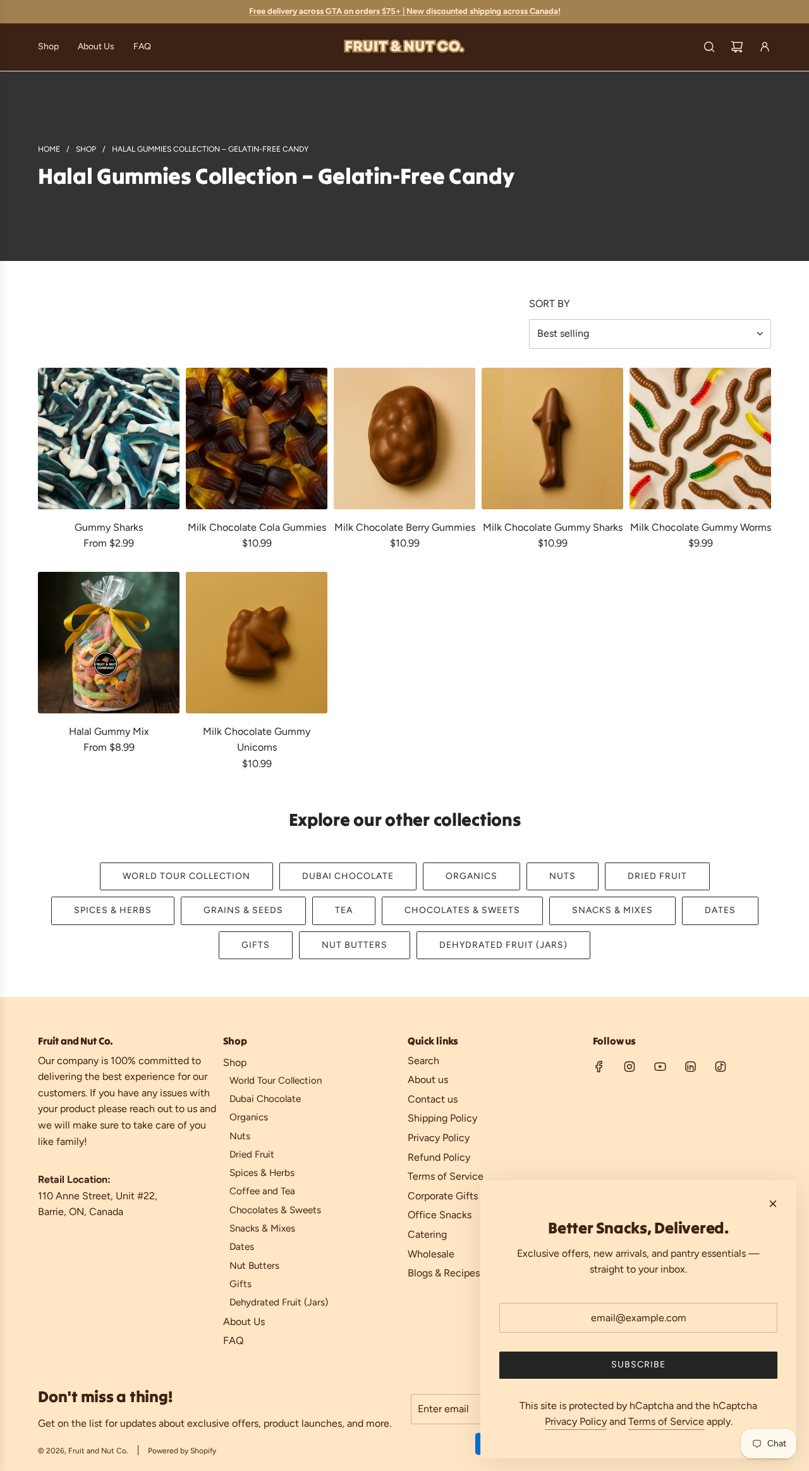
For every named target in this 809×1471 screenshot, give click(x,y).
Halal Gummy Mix (109, 731)
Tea (344, 910)
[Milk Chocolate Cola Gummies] (256, 438)
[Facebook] (599, 1067)
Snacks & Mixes (612, 910)
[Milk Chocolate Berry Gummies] (404, 438)
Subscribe (638, 1364)
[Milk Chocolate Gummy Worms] (700, 438)
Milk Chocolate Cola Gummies (257, 527)
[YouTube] (660, 1067)
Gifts (255, 945)
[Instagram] (629, 1067)
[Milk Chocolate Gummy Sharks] (552, 438)
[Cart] (737, 47)
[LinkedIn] (690, 1067)
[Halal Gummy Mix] (108, 642)
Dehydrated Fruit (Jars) (503, 945)
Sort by (549, 304)
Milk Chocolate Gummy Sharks (553, 527)
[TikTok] (720, 1067)
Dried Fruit (657, 876)
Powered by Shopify (182, 1450)
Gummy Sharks (109, 527)
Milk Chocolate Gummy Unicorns (256, 739)
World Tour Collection (186, 876)
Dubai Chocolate (348, 876)
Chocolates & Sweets (462, 910)
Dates (720, 910)
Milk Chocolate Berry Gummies (404, 527)
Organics (471, 876)
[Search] (709, 47)
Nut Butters (354, 945)
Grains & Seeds (243, 910)
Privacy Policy (576, 1421)
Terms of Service (666, 1421)
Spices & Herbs (113, 910)
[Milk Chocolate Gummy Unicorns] (256, 642)
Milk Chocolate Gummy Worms (700, 527)
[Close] (773, 1204)
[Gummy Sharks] (108, 438)
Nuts (562, 876)
